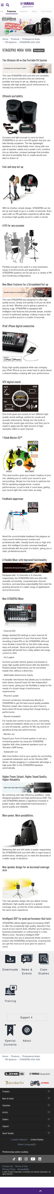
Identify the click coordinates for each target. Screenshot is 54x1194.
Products (6, 1091)
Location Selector (19, 1139)
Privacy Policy (8, 1169)
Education (6, 1105)
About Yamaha (8, 1133)
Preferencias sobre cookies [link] (15, 1151)
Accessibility (23, 1169)
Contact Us (7, 1166)
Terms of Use (21, 1166)
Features (11, 11)
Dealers (5, 1119)
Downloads (46, 11)
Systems (24, 11)
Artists (5, 1112)
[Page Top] (40, 1191)
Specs (35, 11)
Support (5, 1126)
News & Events (8, 1098)
